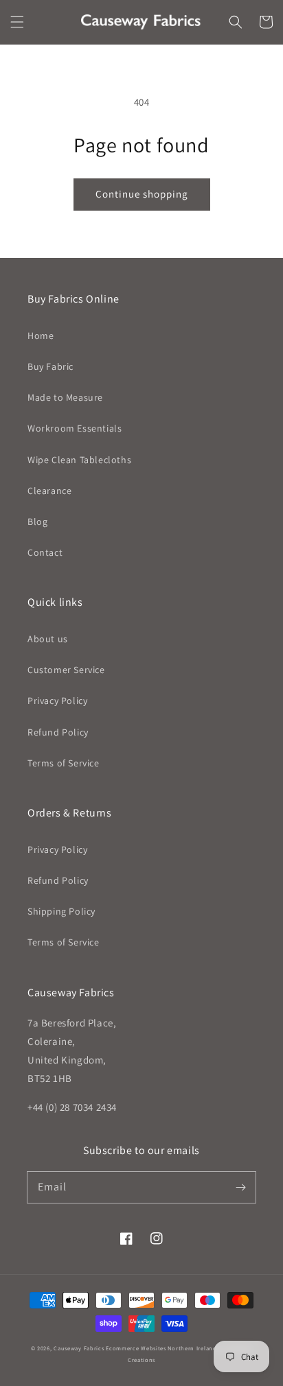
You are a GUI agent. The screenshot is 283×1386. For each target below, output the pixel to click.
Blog (37, 521)
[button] (17, 22)
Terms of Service (63, 763)
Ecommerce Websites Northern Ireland (161, 1348)
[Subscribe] (240, 1187)
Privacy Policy (57, 700)
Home (40, 335)
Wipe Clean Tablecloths (79, 460)
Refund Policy (58, 732)
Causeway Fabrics (79, 1348)
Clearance (49, 490)
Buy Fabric (50, 366)
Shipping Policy (61, 911)
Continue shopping (141, 193)
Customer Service (66, 669)
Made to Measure (65, 397)
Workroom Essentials (74, 428)
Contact (45, 552)
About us (47, 639)
